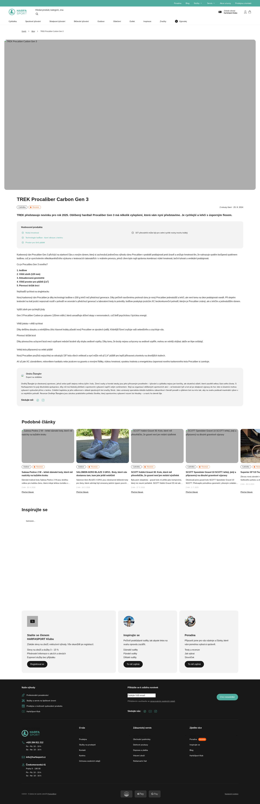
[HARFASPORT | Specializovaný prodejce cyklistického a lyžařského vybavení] (18, 12)
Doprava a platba (140, 750)
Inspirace (147, 21)
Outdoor (101, 21)
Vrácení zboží (139, 755)
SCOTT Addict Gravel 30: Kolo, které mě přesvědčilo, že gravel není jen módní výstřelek (155, 474)
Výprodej (183, 21)
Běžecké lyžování (81, 21)
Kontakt (82, 750)
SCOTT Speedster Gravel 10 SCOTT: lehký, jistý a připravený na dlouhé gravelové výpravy (211, 474)
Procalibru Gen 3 (30, 264)
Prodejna (83, 739)
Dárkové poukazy (140, 745)
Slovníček (189, 657)
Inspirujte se (195, 745)
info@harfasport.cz (36, 757)
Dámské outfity (130, 650)
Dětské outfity (129, 657)
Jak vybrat (189, 653)
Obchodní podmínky (141, 739)
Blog (187, 3)
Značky (163, 21)
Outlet (132, 21)
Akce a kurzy (225, 3)
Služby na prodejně (87, 745)
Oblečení (117, 21)
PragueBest (52, 794)
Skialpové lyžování (57, 21)
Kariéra (82, 755)
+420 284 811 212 (34, 742)
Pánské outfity (130, 653)
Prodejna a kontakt (243, 3)
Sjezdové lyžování (33, 21)
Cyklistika (13, 21)
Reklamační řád (140, 761)
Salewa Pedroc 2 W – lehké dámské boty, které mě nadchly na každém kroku (47, 474)
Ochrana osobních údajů (89, 761)
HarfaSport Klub (196, 755)
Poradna (177, 3)
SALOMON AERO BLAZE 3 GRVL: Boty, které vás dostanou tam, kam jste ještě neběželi (101, 474)
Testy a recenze (192, 650)
